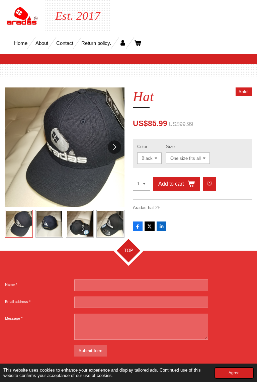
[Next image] (114, 147)
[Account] (122, 43)
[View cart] (137, 43)
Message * (13, 318)
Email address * (17, 302)
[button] (19, 224)
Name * (11, 284)
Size (170, 146)
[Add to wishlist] (210, 184)
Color (142, 146)
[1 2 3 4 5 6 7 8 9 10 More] (141, 184)
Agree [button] (234, 373)
